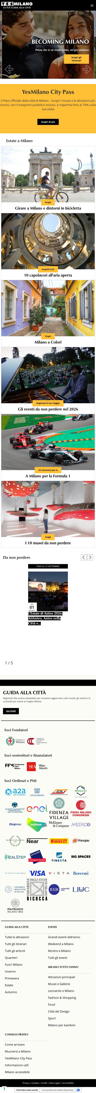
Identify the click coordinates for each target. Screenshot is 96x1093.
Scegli (48, 537)
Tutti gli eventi (57, 958)
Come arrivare (15, 1044)
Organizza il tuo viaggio (48, 403)
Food (51, 1004)
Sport (52, 1018)
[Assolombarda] (37, 792)
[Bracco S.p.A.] (80, 792)
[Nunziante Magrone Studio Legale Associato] (15, 873)
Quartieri (11, 958)
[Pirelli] (59, 840)
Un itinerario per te (48, 470)
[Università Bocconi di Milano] (80, 873)
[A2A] (15, 792)
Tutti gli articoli (15, 951)
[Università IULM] (59, 889)
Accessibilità (68, 1083)
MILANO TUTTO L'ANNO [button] (63, 967)
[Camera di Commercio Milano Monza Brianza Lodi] (37, 741)
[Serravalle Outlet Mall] (37, 857)
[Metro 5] (80, 824)
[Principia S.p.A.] (80, 840)
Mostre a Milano (59, 951)
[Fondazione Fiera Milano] (15, 766)
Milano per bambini (61, 1025)
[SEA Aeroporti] (37, 766)
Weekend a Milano (61, 944)
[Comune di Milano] (15, 741)
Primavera (12, 978)
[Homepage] (16, 4)
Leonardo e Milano (61, 991)
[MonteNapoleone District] (15, 840)
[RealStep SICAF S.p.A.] (15, 857)
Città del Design (59, 1011)
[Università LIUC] (80, 889)
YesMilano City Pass (18, 1058)
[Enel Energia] (37, 808)
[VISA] (37, 873)
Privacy (26, 1083)
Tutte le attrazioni (17, 937)
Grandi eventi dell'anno (64, 937)
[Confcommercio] (15, 808)
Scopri (48, 202)
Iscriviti (11, 711)
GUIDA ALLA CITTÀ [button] (16, 927)
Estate (9, 985)
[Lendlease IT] (37, 824)
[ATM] (59, 792)
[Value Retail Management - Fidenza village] (59, 808)
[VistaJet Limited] (59, 873)
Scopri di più (48, 121)
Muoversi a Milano (18, 1051)
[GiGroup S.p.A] (15, 824)
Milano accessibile (17, 1072)
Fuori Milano (13, 964)
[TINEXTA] (59, 857)
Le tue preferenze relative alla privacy (57, 1090)
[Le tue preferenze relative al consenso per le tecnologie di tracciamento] (4, 1088)
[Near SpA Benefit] (37, 840)
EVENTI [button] (52, 927)
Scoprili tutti (48, 269)
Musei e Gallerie (59, 984)
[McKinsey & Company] (59, 824)
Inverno (10, 971)
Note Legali (54, 1083)
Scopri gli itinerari (76, 59)
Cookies (35, 1083)
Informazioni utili (17, 1065)
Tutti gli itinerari (16, 944)
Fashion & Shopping (62, 998)
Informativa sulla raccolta (27, 1090)
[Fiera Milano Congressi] (80, 808)
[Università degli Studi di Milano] (15, 889)
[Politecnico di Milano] (15, 905)
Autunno (11, 992)
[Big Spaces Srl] (80, 857)
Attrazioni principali (61, 977)
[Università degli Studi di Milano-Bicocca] (37, 889)
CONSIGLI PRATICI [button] (16, 1034)
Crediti (44, 1083)
